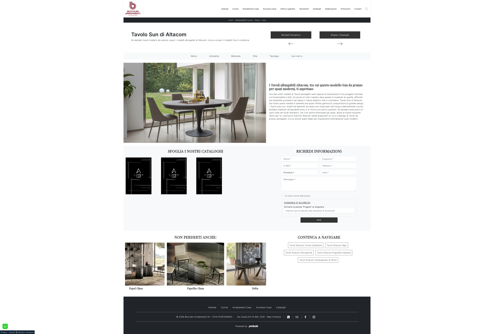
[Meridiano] (340, 43)
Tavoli (257, 20)
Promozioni (345, 9)
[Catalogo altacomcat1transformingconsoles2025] (138, 176)
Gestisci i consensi (26, 332)
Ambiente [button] (214, 56)
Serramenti (304, 9)
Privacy (4, 332)
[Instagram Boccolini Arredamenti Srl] (314, 316)
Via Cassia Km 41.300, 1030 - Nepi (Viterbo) (259, 316)
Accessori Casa (269, 9)
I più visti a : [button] (297, 56)
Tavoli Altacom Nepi (337, 245)
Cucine (235, 9)
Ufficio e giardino (287, 9)
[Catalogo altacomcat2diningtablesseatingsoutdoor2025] (173, 176)
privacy (307, 196)
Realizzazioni (331, 9)
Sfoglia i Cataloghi (340, 35)
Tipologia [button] (274, 56)
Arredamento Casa (251, 9)
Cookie (12, 332)
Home (230, 20)
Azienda (224, 9)
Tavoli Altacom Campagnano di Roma (318, 260)
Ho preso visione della (297, 196)
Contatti (357, 9)
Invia (319, 220)
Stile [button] (255, 56)
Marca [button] (194, 56)
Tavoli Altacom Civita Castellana (305, 245)
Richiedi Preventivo (291, 35)
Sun (264, 20)
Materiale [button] (235, 56)
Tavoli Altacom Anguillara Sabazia (334, 252)
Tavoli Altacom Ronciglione (298, 252)
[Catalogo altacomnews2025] (209, 176)
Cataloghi (317, 9)
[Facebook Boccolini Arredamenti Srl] (306, 316)
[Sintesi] (291, 43)
